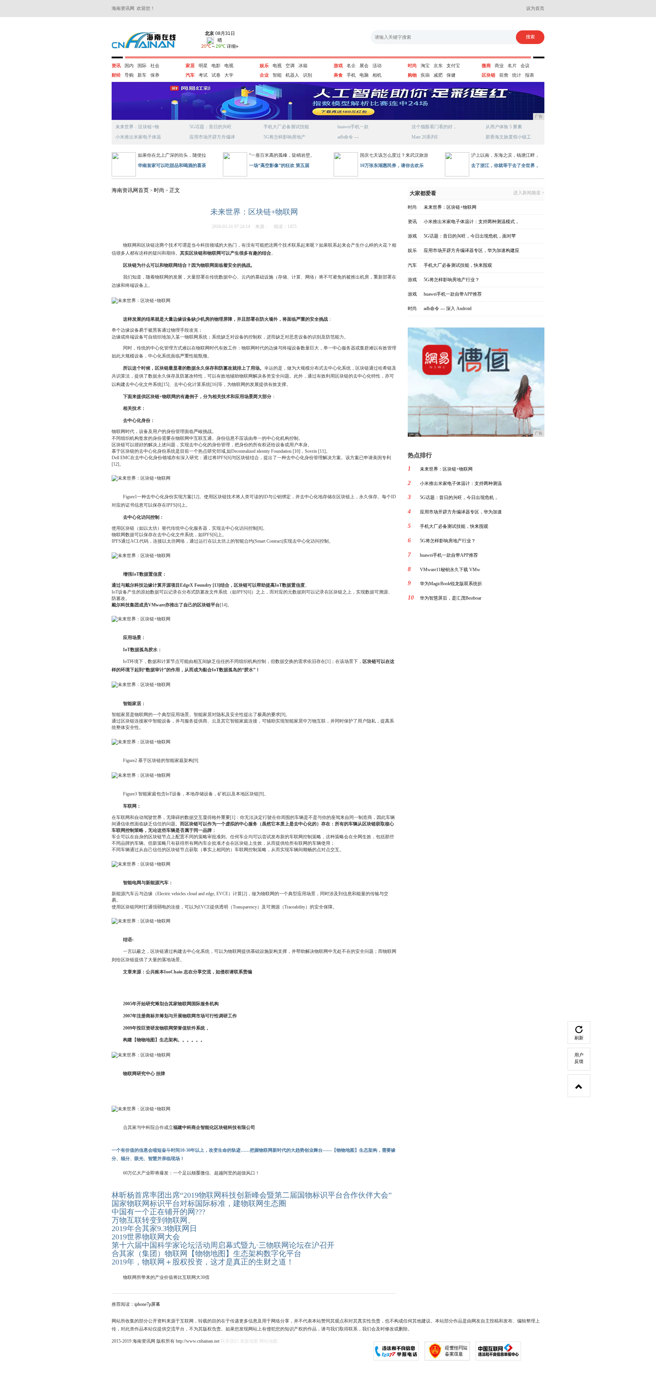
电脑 (364, 75)
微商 (486, 65)
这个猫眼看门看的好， (434, 126)
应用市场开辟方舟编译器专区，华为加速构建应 (471, 250)
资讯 (116, 65)
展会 (364, 65)
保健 (451, 75)
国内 (129, 65)
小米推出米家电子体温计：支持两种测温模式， (471, 221)
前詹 (503, 75)
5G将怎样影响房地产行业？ (451, 279)
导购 (129, 75)
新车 (142, 75)
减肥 (438, 75)
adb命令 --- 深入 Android (448, 308)
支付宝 (453, 65)
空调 (290, 65)
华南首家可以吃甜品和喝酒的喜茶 (172, 165)
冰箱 (303, 65)
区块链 (488, 75)
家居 (190, 65)
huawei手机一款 (353, 126)
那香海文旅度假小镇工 (508, 137)
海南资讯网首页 (130, 190)
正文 (174, 190)
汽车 (190, 75)
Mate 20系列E (425, 137)
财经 (116, 75)
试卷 (216, 75)
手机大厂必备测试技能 (286, 126)
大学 (228, 75)
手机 (351, 75)
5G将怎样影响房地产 (284, 137)
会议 (525, 65)
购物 (412, 75)
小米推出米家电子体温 (138, 137)
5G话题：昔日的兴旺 (210, 126)
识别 (307, 75)
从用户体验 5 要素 (504, 126)
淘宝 (425, 65)
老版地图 (249, 1341)
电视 (228, 65)
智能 (277, 75)
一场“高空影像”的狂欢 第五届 (279, 165)
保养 (154, 75)
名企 (351, 65)
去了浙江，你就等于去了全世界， (505, 165)
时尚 (412, 65)
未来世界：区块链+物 (137, 126)
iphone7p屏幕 (147, 1304)
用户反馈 (578, 1058)
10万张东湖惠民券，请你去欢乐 (392, 165)
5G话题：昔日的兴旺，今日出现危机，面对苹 (470, 236)
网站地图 (268, 1341)
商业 (499, 65)
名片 (512, 65)
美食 (338, 75)
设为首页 (535, 8)
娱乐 (264, 65)
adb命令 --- (348, 137)
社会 (154, 65)
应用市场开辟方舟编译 (212, 137)
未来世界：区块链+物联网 (450, 207)
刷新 (578, 1038)
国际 (142, 65)
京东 (438, 65)
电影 (216, 65)
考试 (203, 75)
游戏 (338, 65)
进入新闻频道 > (528, 192)
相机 (377, 75)
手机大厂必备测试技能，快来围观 (458, 265)
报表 (529, 75)
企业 (264, 75)
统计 (516, 75)
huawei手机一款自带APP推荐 (453, 294)
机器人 (292, 75)
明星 (203, 65)
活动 (377, 65)
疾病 (425, 75)
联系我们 (230, 1341)
